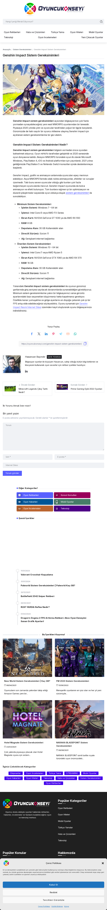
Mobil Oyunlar (64, 821)
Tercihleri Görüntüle (53, 900)
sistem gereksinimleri (77, 193)
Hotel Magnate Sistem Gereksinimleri (23, 742)
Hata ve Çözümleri (67, 834)
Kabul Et (53, 884)
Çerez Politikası (44, 906)
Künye (66, 906)
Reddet (53, 892)
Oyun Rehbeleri (65, 808)
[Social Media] (35, 495)
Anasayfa (7, 49)
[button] (102, 863)
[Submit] (101, 22)
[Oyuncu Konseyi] (53, 9)
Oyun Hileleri (64, 814)
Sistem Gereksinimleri (22, 49)
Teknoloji (62, 840)
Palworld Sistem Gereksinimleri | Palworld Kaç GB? (48, 585)
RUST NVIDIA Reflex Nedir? (35, 607)
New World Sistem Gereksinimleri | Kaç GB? (27, 681)
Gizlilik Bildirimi (57, 906)
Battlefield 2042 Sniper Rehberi (37, 596)
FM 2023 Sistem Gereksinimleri (72, 681)
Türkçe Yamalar (65, 827)
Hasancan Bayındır (35, 356)
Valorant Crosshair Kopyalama (37, 574)
